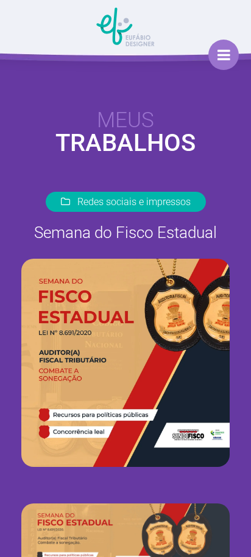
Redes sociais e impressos (133, 202)
